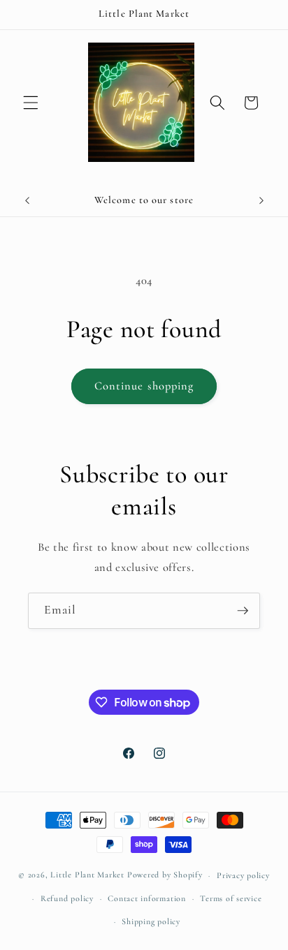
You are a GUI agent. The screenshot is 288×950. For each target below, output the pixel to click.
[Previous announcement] (27, 201)
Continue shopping (144, 386)
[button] (31, 102)
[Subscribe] (242, 611)
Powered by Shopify (165, 875)
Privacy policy (243, 875)
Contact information (147, 898)
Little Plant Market (88, 875)
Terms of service (230, 898)
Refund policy (67, 898)
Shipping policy (151, 921)
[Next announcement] (261, 201)
